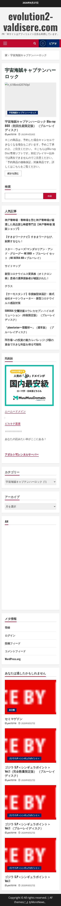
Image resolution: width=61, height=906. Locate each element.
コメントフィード (15, 651)
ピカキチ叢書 (12, 423)
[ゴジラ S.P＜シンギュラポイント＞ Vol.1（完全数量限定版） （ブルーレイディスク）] (30, 745)
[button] (5, 43)
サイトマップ (12, 266)
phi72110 (11, 134)
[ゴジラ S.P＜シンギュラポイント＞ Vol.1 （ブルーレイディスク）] (30, 802)
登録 (7, 627)
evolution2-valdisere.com (30, 21)
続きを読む (14, 174)
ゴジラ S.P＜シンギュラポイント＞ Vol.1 (27, 879)
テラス (9, 286)
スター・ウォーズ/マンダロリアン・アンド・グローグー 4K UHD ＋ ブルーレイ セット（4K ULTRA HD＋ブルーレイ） (29, 253)
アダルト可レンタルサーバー (22, 454)
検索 (8, 186)
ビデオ (53, 43)
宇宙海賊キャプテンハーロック (22, 112)
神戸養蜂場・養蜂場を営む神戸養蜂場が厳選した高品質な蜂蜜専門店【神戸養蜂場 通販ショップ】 (30, 224)
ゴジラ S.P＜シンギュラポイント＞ (24, 758)
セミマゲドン (13, 719)
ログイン (10, 635)
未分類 (12, 710)
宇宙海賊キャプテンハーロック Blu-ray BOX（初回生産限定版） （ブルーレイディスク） (30, 100)
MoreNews (37, 902)
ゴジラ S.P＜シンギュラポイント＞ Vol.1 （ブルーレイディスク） (27, 826)
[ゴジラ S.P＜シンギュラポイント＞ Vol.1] (30, 855)
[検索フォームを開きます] (35, 43)
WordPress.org (12, 659)
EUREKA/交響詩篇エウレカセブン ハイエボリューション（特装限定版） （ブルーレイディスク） (30, 315)
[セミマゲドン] (30, 697)
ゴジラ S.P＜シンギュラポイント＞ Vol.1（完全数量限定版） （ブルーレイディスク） (30, 771)
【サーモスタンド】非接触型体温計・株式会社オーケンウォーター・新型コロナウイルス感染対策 (29, 298)
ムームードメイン (15, 411)
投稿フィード (12, 643)
